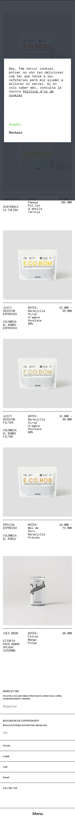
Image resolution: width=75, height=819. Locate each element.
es (15, 788)
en (10, 788)
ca (4, 788)
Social (6, 745)
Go (5, 732)
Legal (6, 756)
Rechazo (15, 132)
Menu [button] (37, 813)
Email (6, 777)
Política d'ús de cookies (31, 93)
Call (5, 766)
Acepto (14, 124)
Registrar (10, 706)
